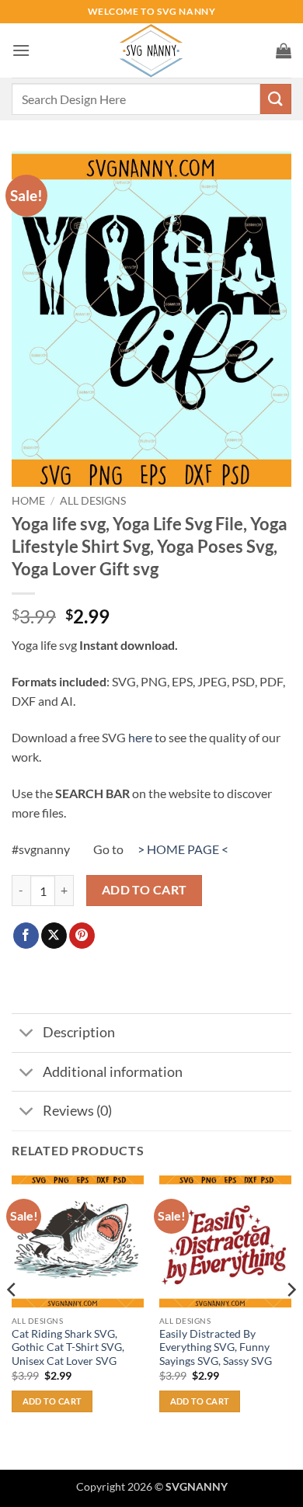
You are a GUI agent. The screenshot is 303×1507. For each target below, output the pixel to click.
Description (79, 1032)
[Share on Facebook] (26, 935)
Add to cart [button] (52, 1401)
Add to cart (144, 890)
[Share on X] (54, 935)
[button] (21, 50)
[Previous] (12, 1321)
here (140, 737)
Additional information (113, 1072)
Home (28, 501)
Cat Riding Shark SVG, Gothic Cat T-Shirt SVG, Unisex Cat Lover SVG (68, 1347)
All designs (93, 501)
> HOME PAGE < (183, 849)
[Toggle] (27, 1034)
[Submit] (275, 99)
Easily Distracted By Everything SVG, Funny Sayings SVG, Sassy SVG (215, 1347)
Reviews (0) (77, 1110)
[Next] (290, 1321)
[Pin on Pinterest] (82, 935)
